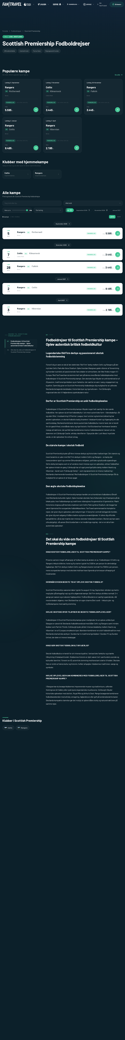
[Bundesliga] (73, 4)
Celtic (101, 365)
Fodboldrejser (16, 31)
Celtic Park (87, 505)
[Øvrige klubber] (88, 4)
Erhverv (118, 4)
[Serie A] (58, 4)
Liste (112, 217)
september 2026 (82, 210)
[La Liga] (43, 4)
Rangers (109, 365)
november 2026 (101, 210)
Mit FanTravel (103, 4)
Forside (5, 31)
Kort (119, 217)
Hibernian (50, 471)
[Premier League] (28, 4)
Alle (69, 210)
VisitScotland (92, 426)
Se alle (117, 75)
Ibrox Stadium (99, 505)
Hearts (111, 467)
